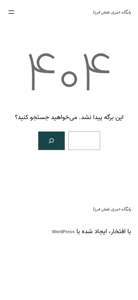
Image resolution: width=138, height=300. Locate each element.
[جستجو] (51, 141)
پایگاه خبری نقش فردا (112, 12)
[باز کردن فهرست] (11, 12)
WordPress (63, 231)
